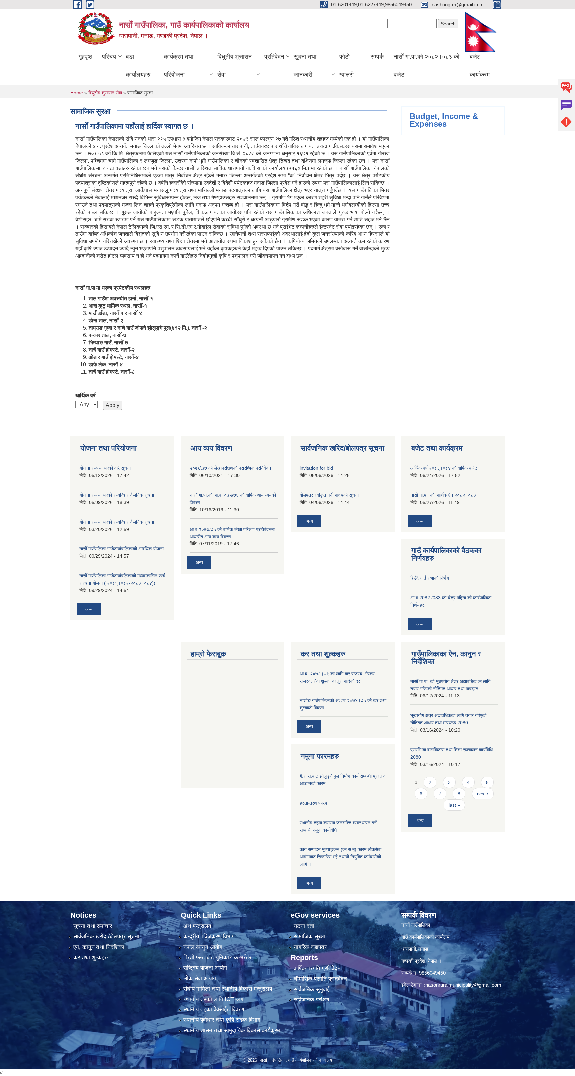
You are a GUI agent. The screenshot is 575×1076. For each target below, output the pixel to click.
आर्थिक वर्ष (85, 395)
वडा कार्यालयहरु (138, 65)
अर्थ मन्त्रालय (197, 926)
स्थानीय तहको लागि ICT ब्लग (213, 999)
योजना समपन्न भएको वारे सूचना (105, 468)
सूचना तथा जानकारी (305, 65)
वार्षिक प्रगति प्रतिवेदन (317, 968)
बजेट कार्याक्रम (480, 65)
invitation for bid (316, 468)
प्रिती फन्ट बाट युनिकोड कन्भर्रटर (217, 957)
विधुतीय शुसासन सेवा (234, 65)
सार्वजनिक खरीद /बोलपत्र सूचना (106, 936)
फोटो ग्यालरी (346, 65)
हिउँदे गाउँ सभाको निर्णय (429, 578)
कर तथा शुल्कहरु (90, 957)
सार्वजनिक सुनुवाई (312, 989)
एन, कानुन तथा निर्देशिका (98, 947)
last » (454, 805)
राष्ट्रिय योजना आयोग (205, 968)
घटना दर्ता (304, 926)
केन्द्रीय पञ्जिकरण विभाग (209, 936)
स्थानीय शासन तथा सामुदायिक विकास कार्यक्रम (231, 1030)
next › (483, 793)
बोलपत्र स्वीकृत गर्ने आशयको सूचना (329, 495)
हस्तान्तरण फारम (313, 803)
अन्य (89, 609)
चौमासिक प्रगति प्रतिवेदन (320, 979)
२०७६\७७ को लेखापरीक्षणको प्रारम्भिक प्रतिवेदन (230, 468)
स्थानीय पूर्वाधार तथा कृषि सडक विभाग (221, 1020)
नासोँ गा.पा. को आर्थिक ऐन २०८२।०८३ (443, 495)
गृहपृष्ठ (85, 56)
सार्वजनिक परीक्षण (311, 1000)
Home (76, 92)
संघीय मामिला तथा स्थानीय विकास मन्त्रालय (227, 989)
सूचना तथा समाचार (92, 926)
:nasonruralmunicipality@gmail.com (462, 985)
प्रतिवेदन (274, 56)
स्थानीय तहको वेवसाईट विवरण (213, 1009)
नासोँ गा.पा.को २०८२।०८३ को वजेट (426, 65)
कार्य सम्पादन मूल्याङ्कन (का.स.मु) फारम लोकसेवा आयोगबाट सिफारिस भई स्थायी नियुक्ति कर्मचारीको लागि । (340, 857)
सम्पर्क (377, 56)
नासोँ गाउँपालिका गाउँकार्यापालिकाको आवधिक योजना (121, 548)
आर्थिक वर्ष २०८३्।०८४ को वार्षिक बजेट (443, 468)
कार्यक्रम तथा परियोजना (178, 65)
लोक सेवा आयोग (199, 978)
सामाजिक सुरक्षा (309, 936)
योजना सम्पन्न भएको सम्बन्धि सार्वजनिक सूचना (116, 495)
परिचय (109, 56)
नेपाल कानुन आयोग (202, 947)
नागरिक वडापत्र (310, 947)
